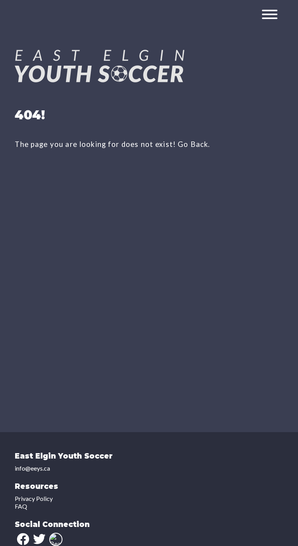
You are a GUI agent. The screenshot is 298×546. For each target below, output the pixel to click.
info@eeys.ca (32, 468)
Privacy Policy (34, 498)
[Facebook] (23, 539)
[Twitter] (39, 539)
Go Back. (194, 144)
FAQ (21, 506)
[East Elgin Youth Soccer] (99, 80)
